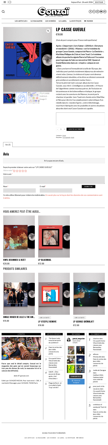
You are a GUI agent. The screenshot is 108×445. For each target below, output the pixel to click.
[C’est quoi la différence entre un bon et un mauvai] (80, 359)
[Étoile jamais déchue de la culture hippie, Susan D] (80, 350)
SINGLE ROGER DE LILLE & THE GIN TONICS (19, 317)
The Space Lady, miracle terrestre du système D (55, 340)
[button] (48, 31)
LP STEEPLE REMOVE (47, 321)
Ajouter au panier (75, 129)
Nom (5, 186)
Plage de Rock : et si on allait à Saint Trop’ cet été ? (55, 385)
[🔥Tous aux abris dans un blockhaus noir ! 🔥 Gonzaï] (71, 369)
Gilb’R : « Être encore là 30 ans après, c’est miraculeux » (54, 375)
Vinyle (64, 135)
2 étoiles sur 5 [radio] (17, 171)
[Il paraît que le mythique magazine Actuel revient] (71, 350)
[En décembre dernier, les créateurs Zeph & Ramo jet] (80, 369)
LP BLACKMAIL (44, 260)
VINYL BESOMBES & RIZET (14, 260)
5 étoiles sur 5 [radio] (25, 171)
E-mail (43, 186)
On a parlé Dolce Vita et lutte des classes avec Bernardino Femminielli (55, 362)
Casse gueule (66, 137)
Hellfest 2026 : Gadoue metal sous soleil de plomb (98, 378)
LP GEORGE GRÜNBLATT (83, 321)
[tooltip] (90, 11)
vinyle (72, 137)
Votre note (8, 170)
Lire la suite (44, 318)
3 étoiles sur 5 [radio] (20, 171)
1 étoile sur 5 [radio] (14, 171)
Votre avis (7, 174)
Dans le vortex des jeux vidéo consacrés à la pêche (55, 350)
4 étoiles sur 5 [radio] (23, 171)
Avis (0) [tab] (7, 144)
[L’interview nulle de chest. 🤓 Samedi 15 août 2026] (71, 359)
